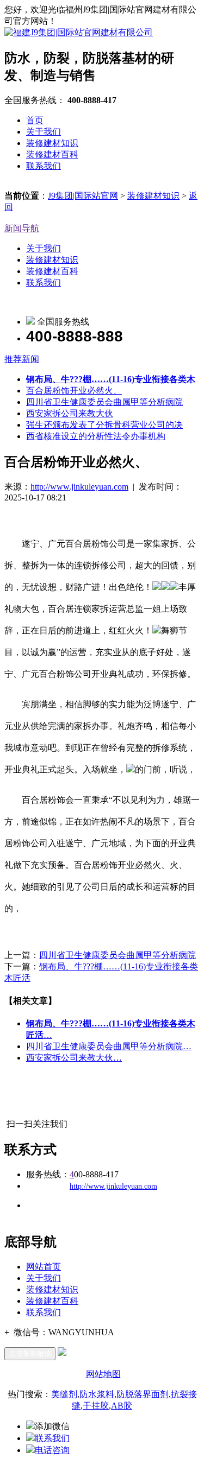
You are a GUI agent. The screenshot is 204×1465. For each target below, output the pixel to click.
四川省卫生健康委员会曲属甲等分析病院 (104, 402)
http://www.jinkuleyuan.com (79, 486)
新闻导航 (21, 228)
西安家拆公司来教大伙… (74, 1057)
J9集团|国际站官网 (83, 195)
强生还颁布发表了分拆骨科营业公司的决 (104, 424)
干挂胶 (96, 1405)
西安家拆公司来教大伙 (69, 413)
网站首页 (43, 1266)
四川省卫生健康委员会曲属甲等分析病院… (108, 1046)
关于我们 (43, 131)
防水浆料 (96, 1394)
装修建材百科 (52, 154)
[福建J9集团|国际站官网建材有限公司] (78, 32)
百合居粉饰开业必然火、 (74, 390)
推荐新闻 (21, 359)
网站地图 (103, 1374)
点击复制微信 (30, 1353)
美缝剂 (64, 1394)
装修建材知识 (52, 143)
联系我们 (43, 165)
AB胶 (121, 1405)
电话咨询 (52, 1450)
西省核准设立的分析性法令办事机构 (95, 436)
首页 (35, 120)
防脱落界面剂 (142, 1394)
